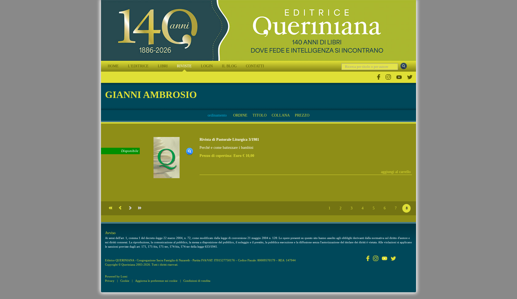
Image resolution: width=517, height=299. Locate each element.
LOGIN (207, 66)
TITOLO (260, 115)
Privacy (109, 280)
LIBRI (163, 66)
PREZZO (302, 115)
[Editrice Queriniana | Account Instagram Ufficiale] (388, 77)
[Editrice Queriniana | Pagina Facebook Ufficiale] (378, 77)
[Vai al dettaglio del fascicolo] (166, 157)
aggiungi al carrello (396, 172)
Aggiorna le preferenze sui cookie (156, 280)
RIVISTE (184, 66)
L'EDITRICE (138, 66)
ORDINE (240, 115)
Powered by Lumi (116, 276)
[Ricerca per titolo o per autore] (403, 66)
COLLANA (281, 115)
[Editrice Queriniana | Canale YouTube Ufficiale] (399, 77)
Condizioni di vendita (196, 280)
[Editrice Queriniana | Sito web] (258, 30)
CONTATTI (255, 66)
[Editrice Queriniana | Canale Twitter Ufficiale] (409, 77)
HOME (113, 66)
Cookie (124, 280)
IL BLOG (229, 66)
